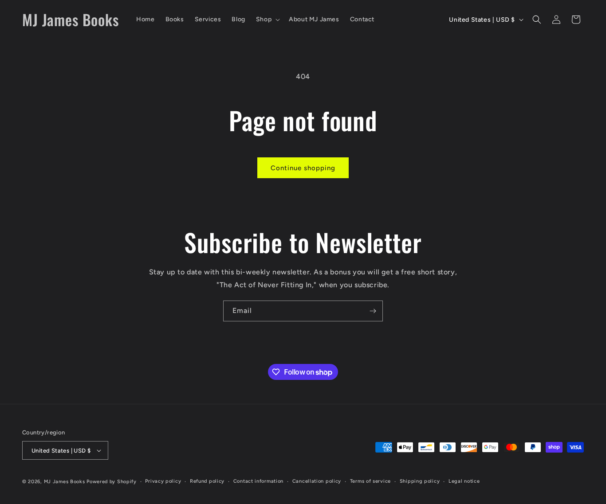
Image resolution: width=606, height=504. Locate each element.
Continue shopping (303, 168)
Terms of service (370, 481)
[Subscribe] (372, 311)
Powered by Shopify (112, 481)
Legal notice (464, 481)
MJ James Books (64, 481)
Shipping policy (420, 481)
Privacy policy (163, 481)
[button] (267, 19)
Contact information (258, 481)
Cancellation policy (316, 481)
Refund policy (207, 481)
